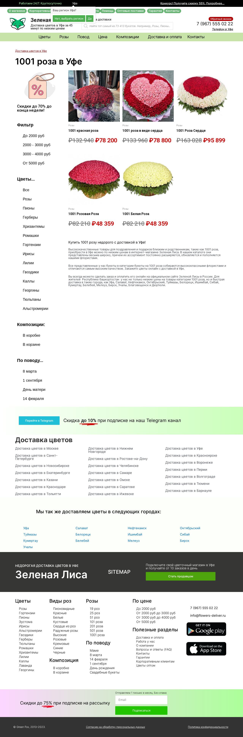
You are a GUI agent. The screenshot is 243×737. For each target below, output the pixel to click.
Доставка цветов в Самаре (110, 473)
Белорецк (83, 534)
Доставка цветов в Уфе (31, 51)
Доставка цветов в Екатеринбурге (42, 473)
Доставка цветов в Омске (109, 480)
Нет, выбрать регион (69, 18)
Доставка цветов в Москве (36, 448)
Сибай (185, 534)
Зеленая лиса (47, 20)
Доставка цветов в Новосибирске (42, 466)
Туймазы (30, 534)
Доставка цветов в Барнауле (188, 491)
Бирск (184, 541)
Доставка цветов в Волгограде (190, 476)
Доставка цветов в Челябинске (113, 466)
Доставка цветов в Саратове (111, 487)
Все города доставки (96, 19)
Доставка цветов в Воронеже (189, 462)
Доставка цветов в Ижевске (111, 494)
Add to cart (75, 150)
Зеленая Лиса (51, 574)
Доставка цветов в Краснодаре (40, 487)
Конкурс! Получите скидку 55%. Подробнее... (192, 3)
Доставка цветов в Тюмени (187, 484)
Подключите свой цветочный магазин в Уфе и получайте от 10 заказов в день (180, 566)
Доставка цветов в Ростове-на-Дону (118, 459)
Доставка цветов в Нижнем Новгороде (110, 450)
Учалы (28, 547)
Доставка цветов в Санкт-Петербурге (36, 457)
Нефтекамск (137, 528)
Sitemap (119, 572)
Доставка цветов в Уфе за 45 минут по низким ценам (52, 27)
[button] (17, 11)
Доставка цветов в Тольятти (38, 494)
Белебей (82, 541)
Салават (82, 528)
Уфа (74, 3)
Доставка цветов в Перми (186, 469)
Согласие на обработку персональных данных (115, 726)
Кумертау (30, 541)
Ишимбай (135, 534)
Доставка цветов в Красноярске (191, 455)
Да (90, 18)
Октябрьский (190, 528)
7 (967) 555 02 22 (215, 23)
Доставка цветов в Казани (36, 480)
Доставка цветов (44, 440)
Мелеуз (134, 541)
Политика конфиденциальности (208, 726)
